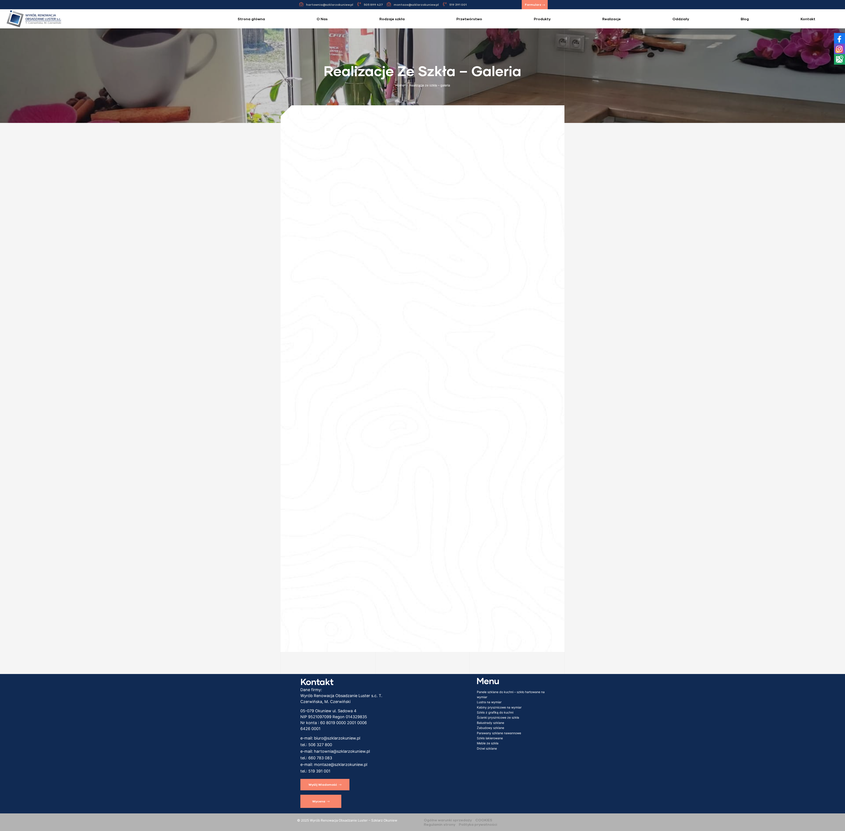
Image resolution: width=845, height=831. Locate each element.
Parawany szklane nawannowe (499, 733)
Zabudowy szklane (490, 728)
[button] (535, 4)
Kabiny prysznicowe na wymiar (499, 707)
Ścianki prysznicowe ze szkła (498, 717)
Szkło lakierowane (490, 738)
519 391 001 (319, 771)
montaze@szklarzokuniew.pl (340, 764)
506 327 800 (320, 744)
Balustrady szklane (490, 723)
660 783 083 (320, 758)
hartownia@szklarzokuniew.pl (342, 751)
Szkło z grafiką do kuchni (495, 712)
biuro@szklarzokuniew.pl (337, 738)
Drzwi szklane (487, 748)
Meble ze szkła (487, 743)
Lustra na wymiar (489, 702)
